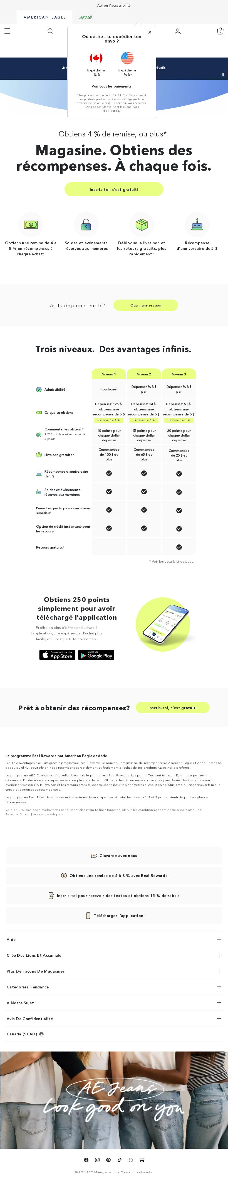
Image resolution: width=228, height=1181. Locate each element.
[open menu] (7, 31)
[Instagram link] (97, 1160)
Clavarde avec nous (118, 855)
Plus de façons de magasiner (36, 971)
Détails (160, 67)
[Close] (149, 32)
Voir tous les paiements (112, 86)
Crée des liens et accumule (34, 955)
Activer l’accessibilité (114, 5)
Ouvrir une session (145, 305)
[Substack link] (142, 1160)
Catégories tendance (28, 987)
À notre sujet (20, 1002)
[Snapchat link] (130, 1160)
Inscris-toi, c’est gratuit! (114, 189)
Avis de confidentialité (101, 107)
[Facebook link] (86, 1160)
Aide (11, 939)
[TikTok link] (119, 1160)
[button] (96, 64)
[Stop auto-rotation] (223, 74)
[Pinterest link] (108, 1160)
